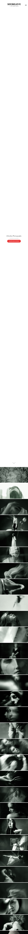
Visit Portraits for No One (14, 241)
